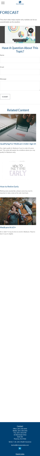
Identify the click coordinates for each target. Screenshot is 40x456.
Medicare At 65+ (8, 227)
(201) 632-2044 (22, 429)
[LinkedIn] (20, 448)
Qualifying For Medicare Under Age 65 (18, 143)
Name (2, 55)
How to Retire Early (9, 186)
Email (2, 67)
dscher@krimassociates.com (20, 445)
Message (3, 79)
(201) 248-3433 (22, 431)
